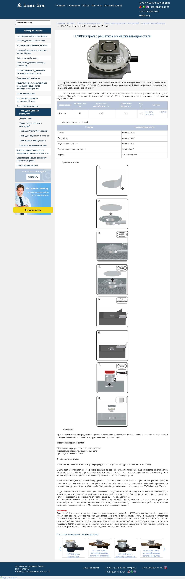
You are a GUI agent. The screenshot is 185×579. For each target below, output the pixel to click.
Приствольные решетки (27, 165)
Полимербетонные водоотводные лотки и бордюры (32, 51)
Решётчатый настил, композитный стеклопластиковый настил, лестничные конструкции (32, 85)
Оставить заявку (113, 5)
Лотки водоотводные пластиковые (32, 35)
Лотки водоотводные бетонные (31, 40)
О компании (73, 5)
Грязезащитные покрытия (28, 78)
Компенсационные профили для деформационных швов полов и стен (33, 151)
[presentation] (60, 549)
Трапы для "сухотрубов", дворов (33, 130)
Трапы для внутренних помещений (29, 112)
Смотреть (33, 176)
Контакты (96, 5)
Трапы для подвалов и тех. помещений (30, 124)
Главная (60, 5)
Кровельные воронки (26, 93)
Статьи (85, 5)
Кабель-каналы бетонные (28, 58)
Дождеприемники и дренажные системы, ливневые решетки (31, 72)
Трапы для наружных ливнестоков (34, 135)
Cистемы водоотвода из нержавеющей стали (27, 99)
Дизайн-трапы (25, 118)
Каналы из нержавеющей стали (33, 145)
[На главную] (34, 5)
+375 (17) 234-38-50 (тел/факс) (154, 2)
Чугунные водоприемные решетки (32, 45)
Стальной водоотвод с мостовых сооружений (31, 64)
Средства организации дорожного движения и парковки (32, 159)
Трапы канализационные (27, 106)
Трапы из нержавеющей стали (32, 140)
